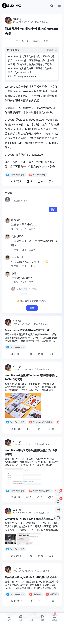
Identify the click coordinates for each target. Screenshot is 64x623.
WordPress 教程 (17, 174)
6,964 (17, 555)
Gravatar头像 (47, 107)
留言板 (54, 620)
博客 (42, 620)
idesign (15, 219)
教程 (20, 620)
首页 (9, 620)
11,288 (17, 429)
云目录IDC (17, 236)
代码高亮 (37, 594)
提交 (53, 209)
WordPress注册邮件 (42, 490)
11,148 (17, 354)
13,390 (18, 601)
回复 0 (32, 229)
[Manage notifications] (55, 614)
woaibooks (18, 257)
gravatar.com (37, 154)
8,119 (17, 497)
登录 (32, 308)
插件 (31, 620)
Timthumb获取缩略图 (42, 422)
